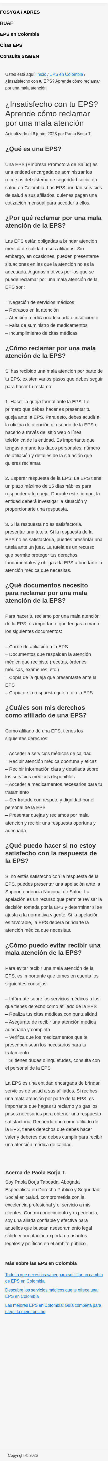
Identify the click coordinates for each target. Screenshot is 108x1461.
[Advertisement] (54, 1379)
